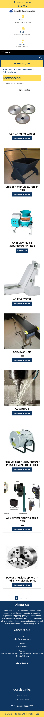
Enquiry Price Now (22, 138)
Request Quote (23, 63)
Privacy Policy (22, 696)
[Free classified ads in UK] (22, 705)
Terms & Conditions (22, 700)
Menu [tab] (8, 52)
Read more (22, 250)
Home (5, 69)
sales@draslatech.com (22, 639)
